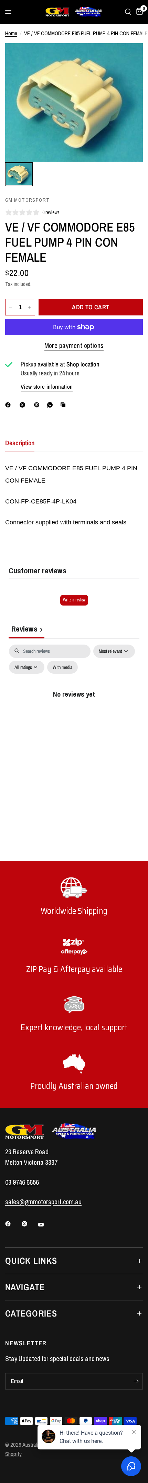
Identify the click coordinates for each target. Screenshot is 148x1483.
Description (19, 442)
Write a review (74, 600)
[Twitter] (29, 1223)
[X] (24, 405)
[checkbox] (62, 667)
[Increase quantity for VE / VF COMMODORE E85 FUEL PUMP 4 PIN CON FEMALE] (29, 307)
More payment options (74, 345)
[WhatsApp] (51, 405)
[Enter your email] (136, 1381)
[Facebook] (9, 405)
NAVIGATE (25, 1287)
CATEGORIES (31, 1313)
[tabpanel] (74, 708)
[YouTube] (45, 1224)
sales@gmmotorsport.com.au (43, 1201)
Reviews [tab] (26, 628)
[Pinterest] (38, 405)
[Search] (128, 12)
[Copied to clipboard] (64, 405)
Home (11, 33)
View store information (47, 386)
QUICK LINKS (31, 1261)
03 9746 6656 (22, 1182)
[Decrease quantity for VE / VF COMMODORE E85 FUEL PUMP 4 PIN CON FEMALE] (11, 307)
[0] (138, 12)
